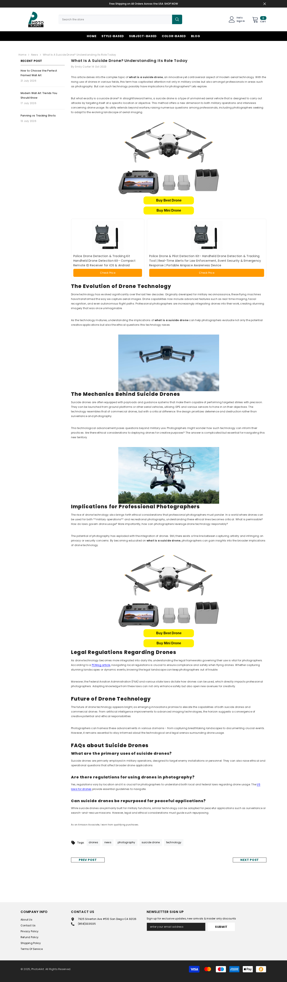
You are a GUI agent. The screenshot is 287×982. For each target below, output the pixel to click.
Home (22, 54)
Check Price (107, 273)
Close (264, 4)
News (34, 54)
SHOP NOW (171, 3)
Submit (221, 927)
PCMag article (101, 665)
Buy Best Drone (169, 200)
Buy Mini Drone (169, 210)
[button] (169, 200)
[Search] (120, 19)
